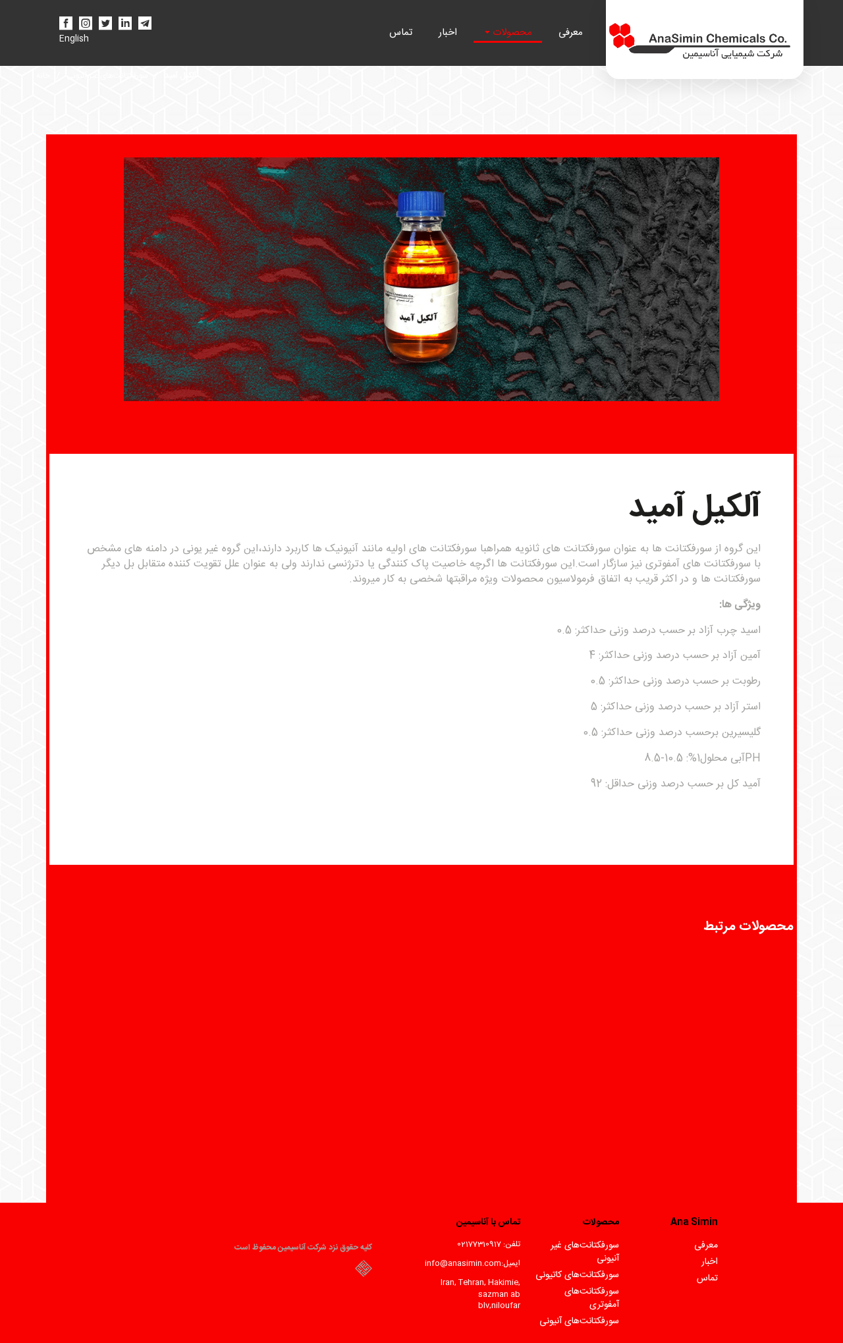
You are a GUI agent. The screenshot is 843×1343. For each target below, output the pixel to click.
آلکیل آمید (180, 75)
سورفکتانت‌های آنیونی (579, 1321)
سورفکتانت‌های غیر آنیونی (107, 75)
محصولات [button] (511, 32)
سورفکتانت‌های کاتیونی (577, 1275)
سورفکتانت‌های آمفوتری (591, 1298)
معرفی (570, 32)
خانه (43, 75)
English (74, 39)
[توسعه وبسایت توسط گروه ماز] (363, 1272)
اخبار (448, 32)
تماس (400, 32)
